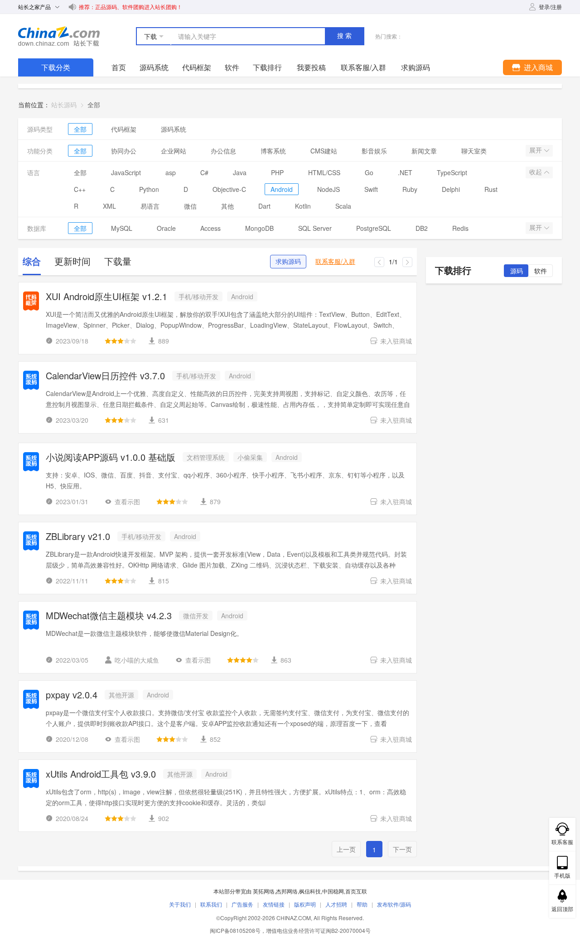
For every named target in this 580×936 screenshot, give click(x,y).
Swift (371, 189)
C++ (80, 189)
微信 (190, 205)
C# (204, 172)
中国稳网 (333, 891)
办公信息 (223, 150)
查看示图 (127, 501)
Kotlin (303, 205)
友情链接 (274, 904)
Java (239, 172)
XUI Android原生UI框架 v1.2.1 (106, 297)
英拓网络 (264, 891)
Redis (460, 228)
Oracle (166, 228)
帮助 (362, 904)
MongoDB (259, 228)
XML (109, 205)
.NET (405, 172)
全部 (80, 129)
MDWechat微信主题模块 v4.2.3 (109, 616)
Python (149, 189)
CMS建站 (323, 150)
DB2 (422, 228)
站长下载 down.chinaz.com (59, 36)
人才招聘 (336, 904)
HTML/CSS (324, 172)
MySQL (121, 228)
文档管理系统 (206, 457)
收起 (536, 172)
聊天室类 (474, 150)
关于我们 (180, 904)
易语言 (150, 205)
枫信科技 (310, 891)
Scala (343, 205)
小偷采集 (250, 457)
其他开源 (121, 694)
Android (282, 189)
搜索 (345, 35)
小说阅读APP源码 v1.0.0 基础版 (110, 457)
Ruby (409, 189)
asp (170, 172)
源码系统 (154, 67)
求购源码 (288, 261)
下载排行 (267, 67)
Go (369, 172)
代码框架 (196, 67)
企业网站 (173, 150)
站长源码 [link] (64, 104)
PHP (277, 172)
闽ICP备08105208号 (235, 930)
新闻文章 (424, 150)
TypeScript (452, 172)
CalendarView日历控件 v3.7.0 (105, 376)
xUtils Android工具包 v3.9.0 (101, 774)
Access (210, 228)
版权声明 (305, 904)
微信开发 (195, 615)
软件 (232, 67)
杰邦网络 (287, 891)
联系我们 (211, 904)
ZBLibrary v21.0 (78, 537)
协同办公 (123, 150)
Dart (264, 205)
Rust (491, 189)
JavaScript (126, 172)
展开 (536, 150)
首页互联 (356, 891)
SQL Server (315, 228)
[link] (93, 105)
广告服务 (242, 904)
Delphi (451, 189)
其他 (227, 205)
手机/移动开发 (198, 296)
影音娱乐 (374, 150)
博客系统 (273, 150)
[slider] (120, 341)
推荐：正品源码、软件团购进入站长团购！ (130, 6)
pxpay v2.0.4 (71, 695)
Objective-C (229, 189)
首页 (118, 67)
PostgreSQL (373, 228)
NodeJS (328, 189)
